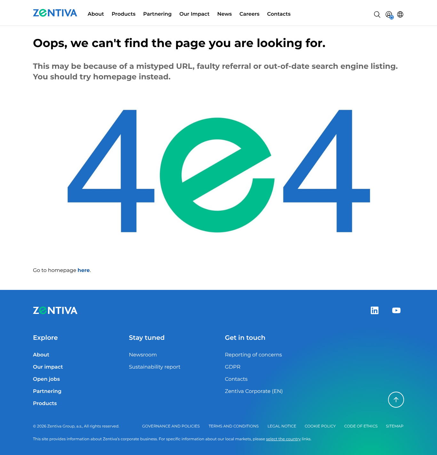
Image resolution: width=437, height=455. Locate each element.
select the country (283, 439)
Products (124, 14)
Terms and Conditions (233, 426)
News (224, 14)
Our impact (48, 367)
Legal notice (281, 426)
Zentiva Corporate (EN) (254, 391)
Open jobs (46, 379)
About (96, 14)
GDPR (232, 367)
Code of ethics (360, 426)
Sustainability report (154, 367)
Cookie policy (320, 426)
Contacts (278, 14)
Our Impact (194, 14)
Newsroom (143, 355)
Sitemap (394, 426)
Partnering (157, 14)
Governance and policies (171, 426)
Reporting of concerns (253, 355)
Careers (250, 14)
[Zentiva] (55, 13)
